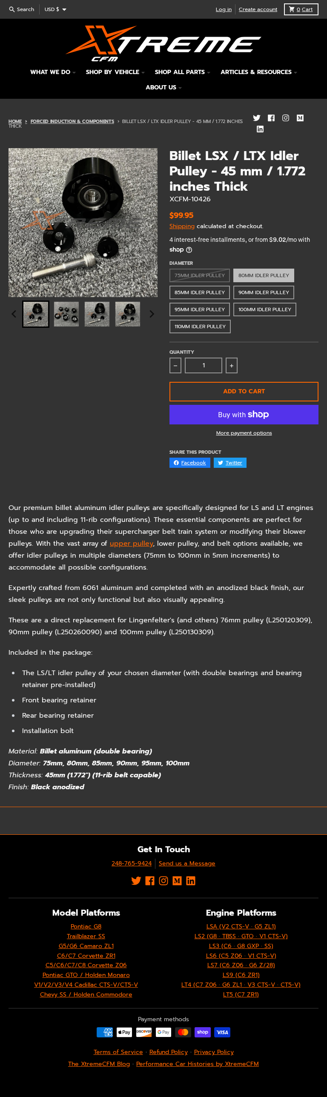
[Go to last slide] (14, 314)
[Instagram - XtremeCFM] (285, 117)
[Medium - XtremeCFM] (300, 117)
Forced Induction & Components (72, 121)
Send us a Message (187, 863)
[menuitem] (35, 314)
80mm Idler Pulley (263, 275)
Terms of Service (118, 1052)
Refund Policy (168, 1052)
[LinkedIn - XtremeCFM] (260, 129)
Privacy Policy (214, 1052)
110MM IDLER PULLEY (200, 326)
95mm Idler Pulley (200, 309)
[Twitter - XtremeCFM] (256, 117)
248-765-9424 (132, 863)
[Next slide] (152, 314)
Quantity (181, 352)
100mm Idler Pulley (264, 309)
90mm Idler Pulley (263, 292)
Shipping (182, 226)
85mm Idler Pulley (200, 292)
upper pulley (131, 543)
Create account (258, 9)
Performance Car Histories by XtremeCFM (197, 1064)
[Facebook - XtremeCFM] (271, 117)
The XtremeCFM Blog (99, 1064)
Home (15, 121)
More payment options (244, 433)
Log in (224, 9)
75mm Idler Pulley (200, 275)
